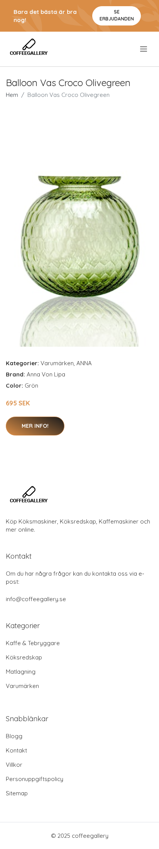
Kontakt (16, 750)
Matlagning (21, 671)
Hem (12, 94)
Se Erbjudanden (117, 15)
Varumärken (57, 363)
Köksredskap (24, 657)
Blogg (14, 736)
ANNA (84, 363)
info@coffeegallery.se (36, 599)
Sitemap (17, 793)
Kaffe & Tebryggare (33, 643)
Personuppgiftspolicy (34, 779)
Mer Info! (35, 425)
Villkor (14, 764)
